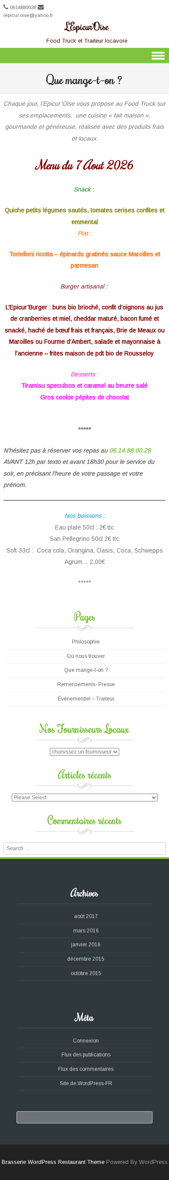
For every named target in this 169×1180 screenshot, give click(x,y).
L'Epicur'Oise (87, 26)
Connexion (86, 1041)
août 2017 (86, 916)
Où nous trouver (86, 656)
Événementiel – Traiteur (86, 699)
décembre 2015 (85, 959)
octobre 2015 (86, 973)
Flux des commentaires (86, 1069)
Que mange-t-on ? (86, 670)
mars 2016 (86, 931)
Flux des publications (86, 1055)
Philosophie (86, 642)
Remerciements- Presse (86, 684)
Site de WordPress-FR (86, 1083)
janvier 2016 (86, 945)
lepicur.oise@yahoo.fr (28, 15)
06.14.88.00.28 (130, 450)
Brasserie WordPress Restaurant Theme (53, 1162)
